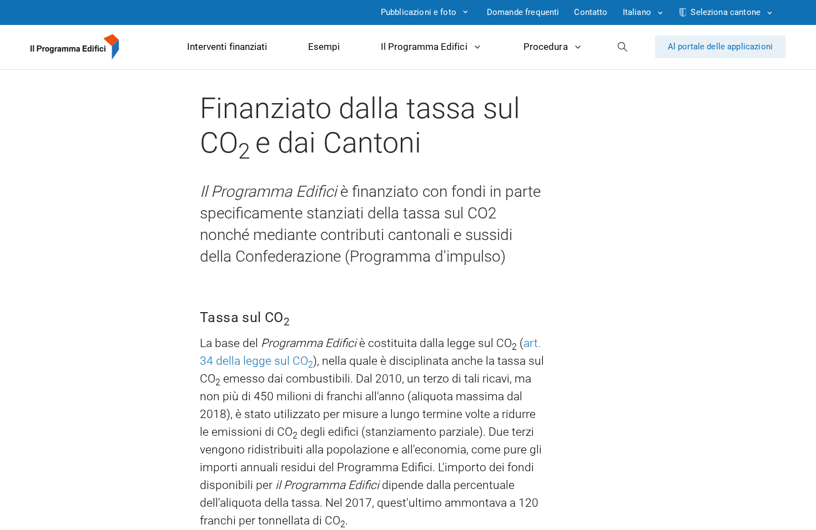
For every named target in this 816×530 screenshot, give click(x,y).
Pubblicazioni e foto (418, 12)
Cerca (622, 47)
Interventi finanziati (227, 46)
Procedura (545, 46)
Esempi (324, 46)
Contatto (590, 12)
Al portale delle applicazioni (720, 47)
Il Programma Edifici (424, 46)
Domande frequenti (523, 12)
